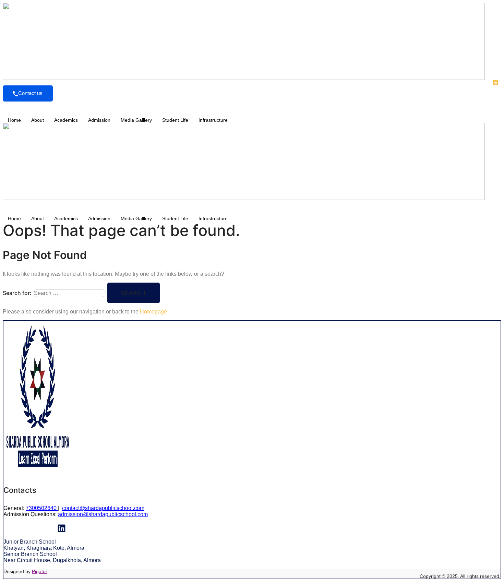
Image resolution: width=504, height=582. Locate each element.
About (37, 120)
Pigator (39, 571)
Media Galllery (136, 120)
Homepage (153, 311)
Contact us (30, 93)
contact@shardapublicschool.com (103, 508)
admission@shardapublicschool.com (103, 514)
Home (14, 120)
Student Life (175, 120)
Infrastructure (213, 120)
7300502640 (42, 508)
